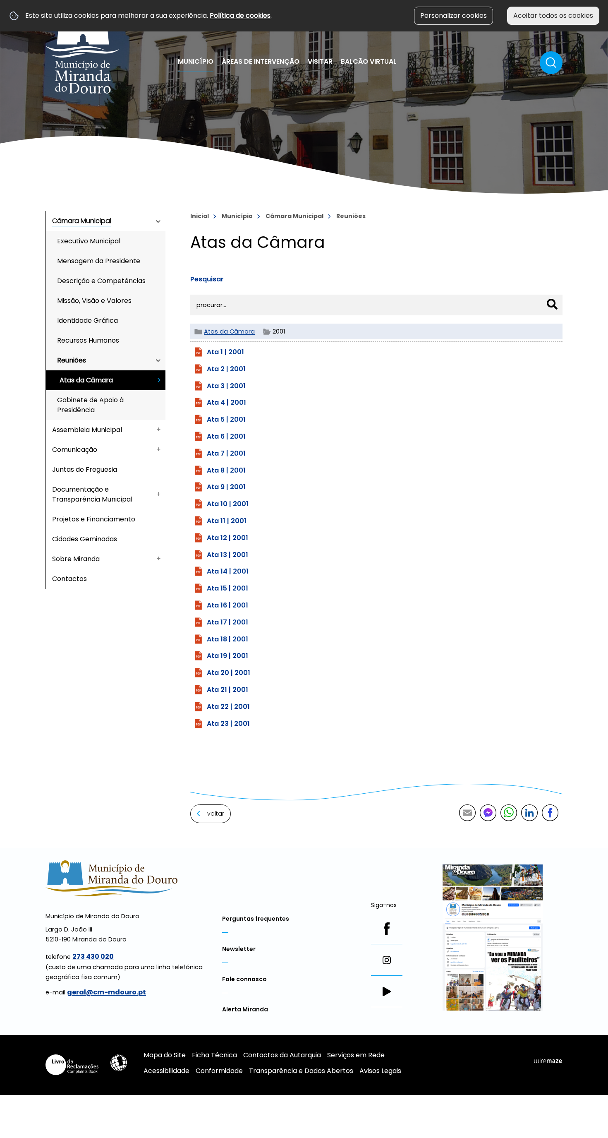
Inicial (199, 216)
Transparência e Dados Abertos (301, 1071)
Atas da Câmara (229, 331)
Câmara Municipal (294, 216)
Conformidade (219, 1071)
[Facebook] (386, 928)
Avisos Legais (380, 1071)
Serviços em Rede (356, 1055)
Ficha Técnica (214, 1055)
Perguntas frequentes (255, 919)
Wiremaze (548, 1061)
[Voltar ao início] (82, 51)
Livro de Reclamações (71, 1064)
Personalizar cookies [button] (453, 15)
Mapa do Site (165, 1055)
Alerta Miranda (245, 1009)
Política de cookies (240, 15)
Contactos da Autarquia (282, 1055)
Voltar (215, 813)
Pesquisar (207, 279)
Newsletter (239, 949)
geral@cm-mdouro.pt (106, 992)
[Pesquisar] (552, 304)
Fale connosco (244, 979)
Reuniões (351, 216)
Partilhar (550, 812)
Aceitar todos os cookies (553, 15)
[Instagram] (386, 960)
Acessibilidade (118, 1062)
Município (237, 216)
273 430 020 (93, 956)
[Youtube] (386, 991)
